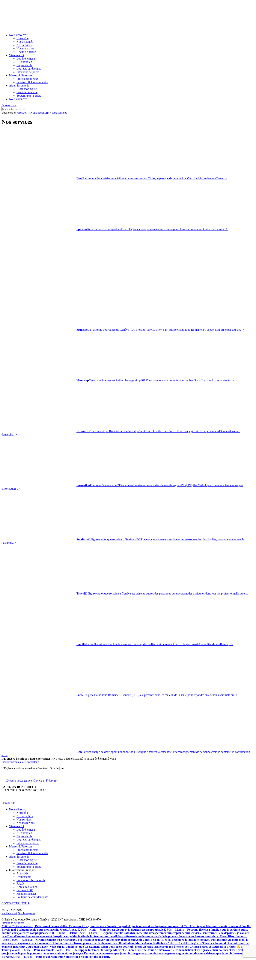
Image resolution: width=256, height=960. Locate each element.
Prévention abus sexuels (30, 880)
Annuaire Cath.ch (26, 886)
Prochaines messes (27, 78)
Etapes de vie (24, 65)
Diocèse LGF (24, 890)
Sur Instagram (26, 913)
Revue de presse (26, 51)
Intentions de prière (27, 72)
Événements (23, 876)
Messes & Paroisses (20, 75)
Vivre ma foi (16, 55)
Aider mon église (26, 88)
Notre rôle (22, 38)
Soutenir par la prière (28, 95)
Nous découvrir (18, 35)
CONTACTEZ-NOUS (15, 903)
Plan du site (8, 803)
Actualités (22, 873)
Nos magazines (25, 48)
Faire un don (8, 105)
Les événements (25, 58)
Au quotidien (24, 61)
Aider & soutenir (19, 85)
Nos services (23, 45)
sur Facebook (9, 913)
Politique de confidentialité (32, 897)
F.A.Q (20, 883)
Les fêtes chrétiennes (28, 68)
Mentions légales (26, 893)
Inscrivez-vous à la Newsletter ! (20, 762)
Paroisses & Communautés (32, 82)
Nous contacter (18, 99)
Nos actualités (24, 41)
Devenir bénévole (26, 92)
